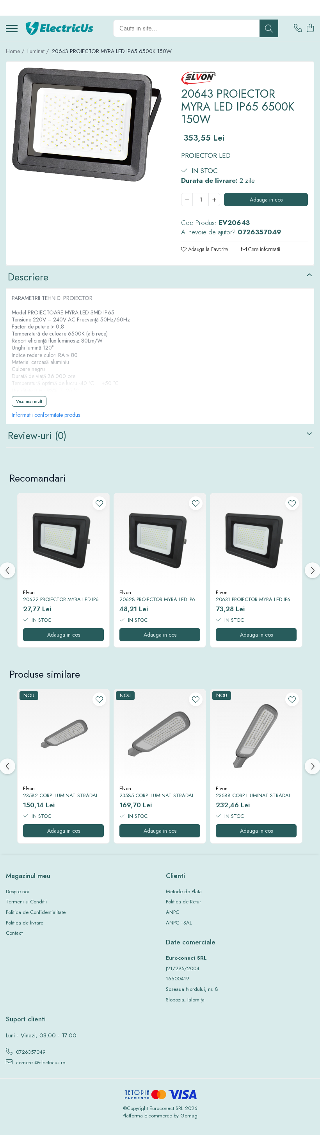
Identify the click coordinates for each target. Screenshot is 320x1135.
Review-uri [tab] (37, 435)
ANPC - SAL (179, 922)
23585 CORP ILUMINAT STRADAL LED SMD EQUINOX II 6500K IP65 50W (156, 795)
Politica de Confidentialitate (36, 912)
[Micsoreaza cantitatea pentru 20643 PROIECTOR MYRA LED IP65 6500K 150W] (187, 199)
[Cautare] (269, 28)
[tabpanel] (87, 125)
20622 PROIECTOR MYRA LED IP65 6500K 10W (62, 599)
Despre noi (17, 891)
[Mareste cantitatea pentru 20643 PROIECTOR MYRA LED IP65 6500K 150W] (214, 199)
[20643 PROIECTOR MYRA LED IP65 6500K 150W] (87, 125)
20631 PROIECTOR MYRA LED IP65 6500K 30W (254, 599)
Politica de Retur (183, 901)
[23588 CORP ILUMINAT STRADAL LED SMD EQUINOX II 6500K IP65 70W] (256, 735)
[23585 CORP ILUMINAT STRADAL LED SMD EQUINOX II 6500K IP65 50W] (160, 735)
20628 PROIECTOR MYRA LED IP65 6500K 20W (158, 599)
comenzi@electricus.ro (39, 1062)
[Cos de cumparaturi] (310, 28)
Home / (16, 51)
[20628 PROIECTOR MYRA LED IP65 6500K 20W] (160, 539)
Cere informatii (263, 249)
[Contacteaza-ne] (298, 28)
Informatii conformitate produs (46, 414)
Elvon (29, 592)
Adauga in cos (266, 199)
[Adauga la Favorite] (99, 503)
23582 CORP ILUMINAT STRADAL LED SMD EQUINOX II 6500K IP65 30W (60, 795)
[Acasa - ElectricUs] (62, 28)
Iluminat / (38, 51)
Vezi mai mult (29, 401)
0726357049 (30, 1052)
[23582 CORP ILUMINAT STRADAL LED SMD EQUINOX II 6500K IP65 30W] (63, 735)
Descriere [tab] (28, 276)
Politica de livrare (24, 922)
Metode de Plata (184, 891)
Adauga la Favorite (207, 249)
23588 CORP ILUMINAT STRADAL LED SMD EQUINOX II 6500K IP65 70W (253, 795)
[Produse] (11, 29)
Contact (14, 933)
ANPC (172, 912)
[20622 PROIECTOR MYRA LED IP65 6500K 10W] (63, 539)
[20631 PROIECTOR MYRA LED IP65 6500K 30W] (256, 539)
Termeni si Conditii (26, 901)
